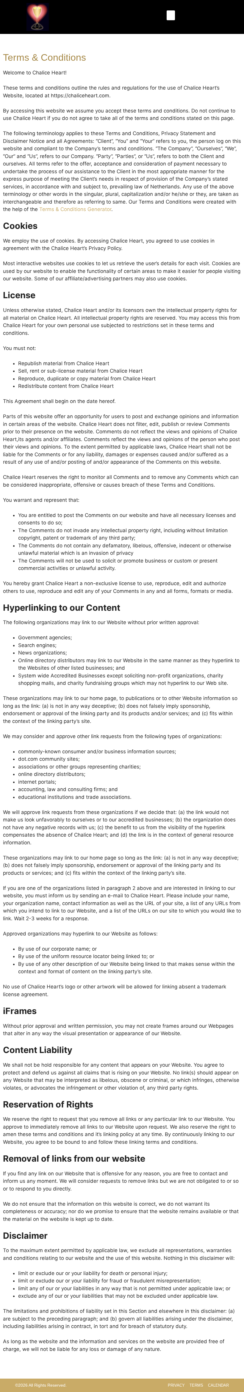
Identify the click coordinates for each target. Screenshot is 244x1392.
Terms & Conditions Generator (75, 209)
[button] (171, 15)
